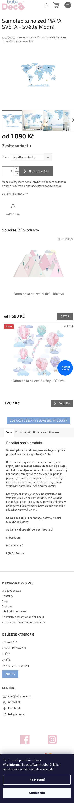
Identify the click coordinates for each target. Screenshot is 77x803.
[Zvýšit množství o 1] (17, 169)
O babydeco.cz (11, 591)
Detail (65, 316)
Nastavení (37, 779)
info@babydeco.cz (19, 696)
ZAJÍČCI (6, 660)
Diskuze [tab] (54, 432)
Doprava (7, 606)
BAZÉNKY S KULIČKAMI (15, 666)
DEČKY (6, 654)
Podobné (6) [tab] (22, 432)
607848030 (14, 702)
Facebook (14, 708)
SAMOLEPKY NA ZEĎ (14, 648)
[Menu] (68, 5)
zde (50, 769)
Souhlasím (37, 793)
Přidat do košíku (39, 171)
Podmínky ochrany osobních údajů (23, 617)
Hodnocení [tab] (39, 432)
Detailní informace (13, 194)
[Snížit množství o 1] (17, 173)
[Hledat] (46, 5)
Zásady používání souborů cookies (23, 622)
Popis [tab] (9, 432)
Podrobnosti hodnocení (51, 38)
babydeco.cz (16, 714)
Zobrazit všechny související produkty (38, 420)
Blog (5, 601)
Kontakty (7, 596)
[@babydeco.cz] (25, 739)
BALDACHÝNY (10, 642)
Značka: (20, 42)
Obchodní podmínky (14, 612)
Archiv (10, 674)
